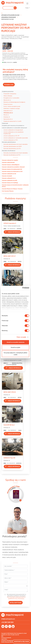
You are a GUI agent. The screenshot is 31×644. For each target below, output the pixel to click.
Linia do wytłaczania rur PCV (11, 140)
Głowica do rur (7, 100)
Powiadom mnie (8, 84)
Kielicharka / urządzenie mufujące (12, 108)
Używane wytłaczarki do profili (9, 180)
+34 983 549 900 (7, 622)
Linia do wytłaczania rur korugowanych (13, 130)
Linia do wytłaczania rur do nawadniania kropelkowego (13, 132)
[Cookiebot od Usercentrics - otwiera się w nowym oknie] (22, 288)
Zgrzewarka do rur (8, 119)
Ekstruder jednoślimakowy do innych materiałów (16, 144)
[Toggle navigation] (27, 3)
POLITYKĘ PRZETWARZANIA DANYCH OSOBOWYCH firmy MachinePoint (16, 598)
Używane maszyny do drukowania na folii (12, 171)
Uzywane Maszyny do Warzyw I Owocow (12, 189)
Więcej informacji (14, 232)
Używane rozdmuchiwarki (8, 162)
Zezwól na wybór (15, 347)
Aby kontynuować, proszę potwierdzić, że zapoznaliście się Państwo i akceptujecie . (16, 596)
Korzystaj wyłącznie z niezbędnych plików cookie (15, 353)
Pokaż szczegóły (21, 337)
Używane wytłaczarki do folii (9, 173)
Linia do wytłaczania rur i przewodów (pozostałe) (16, 138)
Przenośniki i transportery (10, 93)
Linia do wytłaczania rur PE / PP (11, 136)
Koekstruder (5, 123)
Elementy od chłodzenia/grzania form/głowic (14, 102)
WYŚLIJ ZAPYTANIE (15, 603)
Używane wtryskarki (7, 176)
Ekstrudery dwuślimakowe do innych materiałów (16, 153)
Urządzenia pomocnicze (7, 91)
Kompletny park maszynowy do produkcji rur (13, 125)
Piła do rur (6, 115)
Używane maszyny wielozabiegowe (10, 164)
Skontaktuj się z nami (21, 641)
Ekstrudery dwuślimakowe (8, 150)
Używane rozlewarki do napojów (10, 160)
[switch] (27, 320)
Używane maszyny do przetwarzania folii (12, 169)
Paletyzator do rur (8, 110)
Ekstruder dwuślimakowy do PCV (12, 155)
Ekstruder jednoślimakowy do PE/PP (13, 146)
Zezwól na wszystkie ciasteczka (15, 342)
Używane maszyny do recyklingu (10, 182)
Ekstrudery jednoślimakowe (9, 142)
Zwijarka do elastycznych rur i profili (12, 121)
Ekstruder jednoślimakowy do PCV (12, 148)
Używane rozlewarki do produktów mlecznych (13, 167)
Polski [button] (27, 8)
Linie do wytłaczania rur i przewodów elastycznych (14, 128)
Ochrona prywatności (6, 637)
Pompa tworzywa (8, 104)
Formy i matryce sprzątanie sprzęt (12, 106)
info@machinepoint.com (8, 619)
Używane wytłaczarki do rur (9, 178)
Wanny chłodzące (8, 96)
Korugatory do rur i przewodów (11, 98)
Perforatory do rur (8, 113)
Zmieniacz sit (7, 117)
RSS (2, 636)
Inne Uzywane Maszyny (8, 191)
